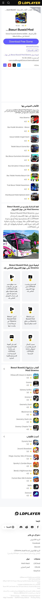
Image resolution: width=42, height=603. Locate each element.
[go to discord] (21, 527)
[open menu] (3, 2)
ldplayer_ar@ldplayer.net (20, 593)
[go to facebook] (37, 527)
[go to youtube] (32, 527)
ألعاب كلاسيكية (22, 10)
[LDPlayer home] (29, 2)
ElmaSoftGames (32, 47)
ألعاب (30, 10)
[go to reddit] (26, 527)
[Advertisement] (21, 85)
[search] (8, 2)
